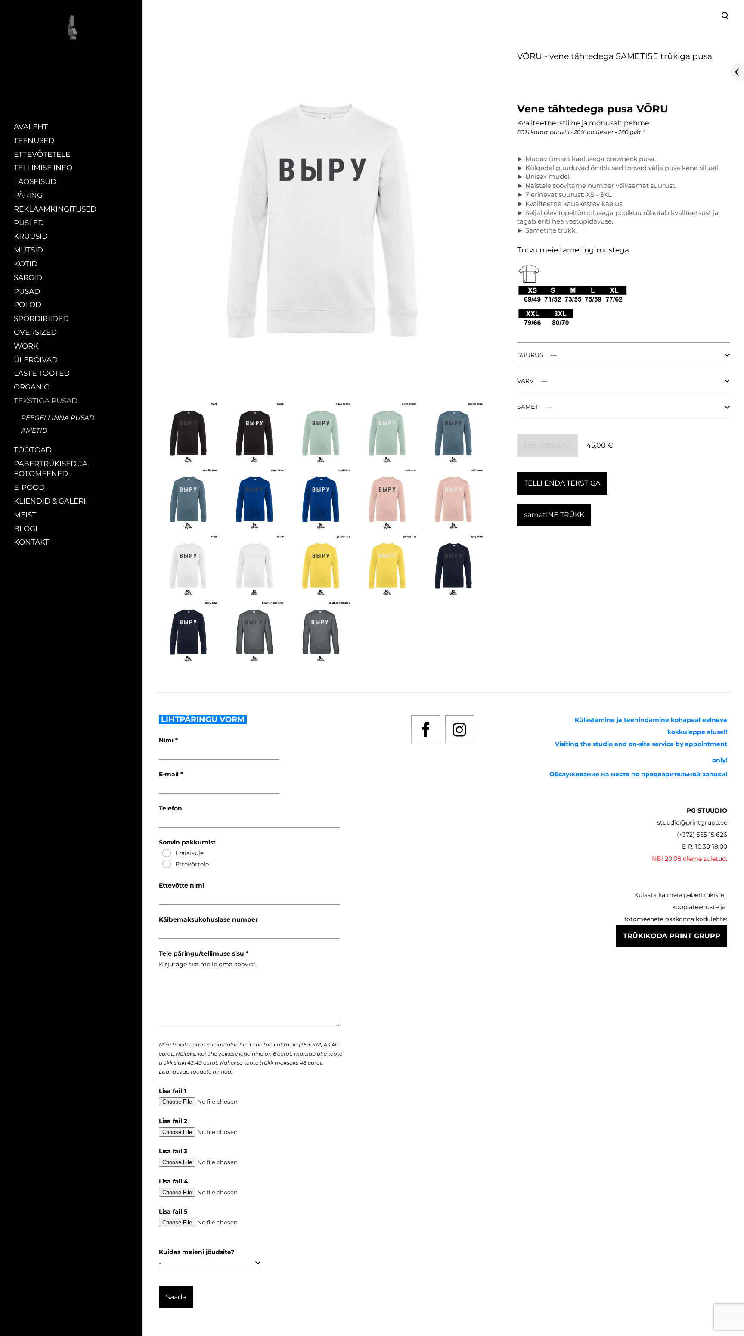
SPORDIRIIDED (41, 318)
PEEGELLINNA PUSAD (57, 418)
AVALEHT (31, 126)
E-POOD (29, 487)
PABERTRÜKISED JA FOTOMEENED (50, 468)
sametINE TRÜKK (554, 515)
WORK (26, 346)
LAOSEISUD (35, 181)
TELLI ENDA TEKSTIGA (562, 483)
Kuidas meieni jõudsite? (196, 1252)
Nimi (167, 740)
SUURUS (530, 355)
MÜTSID (28, 250)
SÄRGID (28, 277)
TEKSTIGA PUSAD (46, 400)
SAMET (527, 407)
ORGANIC (31, 387)
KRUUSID (31, 236)
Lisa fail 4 (173, 1181)
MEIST (25, 515)
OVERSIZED (35, 332)
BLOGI (25, 528)
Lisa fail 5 (173, 1211)
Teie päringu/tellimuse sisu (202, 953)
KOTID (25, 263)
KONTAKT (31, 542)
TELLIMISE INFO (43, 167)
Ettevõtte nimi (181, 885)
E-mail (169, 774)
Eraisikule (189, 853)
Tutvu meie (538, 250)
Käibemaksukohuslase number (208, 919)
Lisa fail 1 (172, 1091)
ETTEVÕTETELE (42, 154)
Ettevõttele (192, 864)
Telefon (170, 808)
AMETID (34, 430)
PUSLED (29, 222)
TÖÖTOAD (33, 449)
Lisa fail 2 (173, 1121)
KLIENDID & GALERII (51, 501)
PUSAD (27, 291)
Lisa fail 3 (173, 1151)
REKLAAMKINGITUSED (55, 209)
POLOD (27, 304)
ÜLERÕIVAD (36, 359)
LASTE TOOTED (42, 373)
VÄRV (525, 381)
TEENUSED (34, 140)
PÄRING (28, 195)
